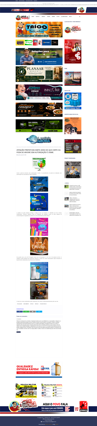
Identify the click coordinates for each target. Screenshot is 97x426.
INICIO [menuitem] (33, 16)
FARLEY (56, 424)
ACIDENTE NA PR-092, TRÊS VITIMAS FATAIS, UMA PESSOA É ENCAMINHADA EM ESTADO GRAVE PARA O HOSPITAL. (75, 187)
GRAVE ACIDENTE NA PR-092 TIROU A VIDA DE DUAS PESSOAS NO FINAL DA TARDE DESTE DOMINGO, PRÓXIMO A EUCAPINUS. (75, 207)
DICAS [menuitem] (70, 16)
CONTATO (35, 0)
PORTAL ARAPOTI (48, 424)
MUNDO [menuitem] (53, 16)
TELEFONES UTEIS (29, 0)
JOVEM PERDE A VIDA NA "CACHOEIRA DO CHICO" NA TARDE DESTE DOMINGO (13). (75, 214)
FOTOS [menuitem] (58, 16)
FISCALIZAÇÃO (19, 303)
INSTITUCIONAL (22, 0)
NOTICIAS (31, 303)
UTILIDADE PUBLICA (43, 303)
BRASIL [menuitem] (48, 16)
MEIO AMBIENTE (26, 303)
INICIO (17, 0)
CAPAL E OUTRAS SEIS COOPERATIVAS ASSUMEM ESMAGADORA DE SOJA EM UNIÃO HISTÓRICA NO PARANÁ (55, 4)
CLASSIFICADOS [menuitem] (64, 16)
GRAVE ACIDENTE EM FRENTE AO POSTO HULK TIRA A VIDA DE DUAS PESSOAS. (75, 193)
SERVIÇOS (36, 303)
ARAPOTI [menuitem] (37, 16)
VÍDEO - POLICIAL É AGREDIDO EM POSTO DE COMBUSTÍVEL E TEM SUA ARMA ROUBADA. (74, 199)
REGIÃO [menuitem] (43, 16)
